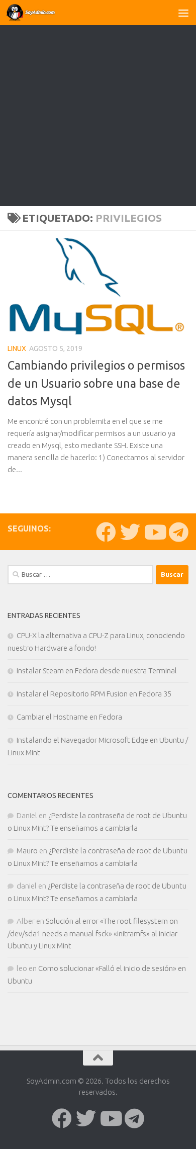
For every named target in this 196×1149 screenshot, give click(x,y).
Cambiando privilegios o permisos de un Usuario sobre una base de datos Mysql (96, 383)
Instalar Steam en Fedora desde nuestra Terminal (97, 670)
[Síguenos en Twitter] (130, 532)
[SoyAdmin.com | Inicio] (40, 12)
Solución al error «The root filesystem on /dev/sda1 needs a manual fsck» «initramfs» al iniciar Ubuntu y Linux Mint (93, 933)
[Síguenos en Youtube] (154, 532)
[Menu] (183, 12)
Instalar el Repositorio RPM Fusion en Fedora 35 (94, 693)
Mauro (27, 850)
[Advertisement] (98, 103)
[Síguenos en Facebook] (106, 532)
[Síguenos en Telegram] (178, 532)
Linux (17, 348)
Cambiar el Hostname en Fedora (69, 717)
